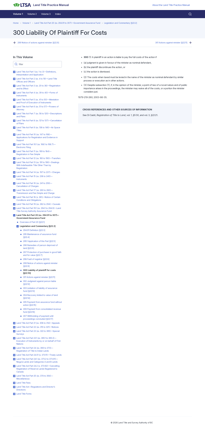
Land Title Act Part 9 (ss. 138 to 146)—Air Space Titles (38, 129)
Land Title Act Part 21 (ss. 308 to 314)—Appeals (38, 323)
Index (58, 14)
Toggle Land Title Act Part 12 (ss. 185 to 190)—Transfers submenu (14, 158)
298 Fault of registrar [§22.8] (36, 259)
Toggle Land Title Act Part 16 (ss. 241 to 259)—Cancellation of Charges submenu (14, 183)
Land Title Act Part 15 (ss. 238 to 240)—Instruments (34, 177)
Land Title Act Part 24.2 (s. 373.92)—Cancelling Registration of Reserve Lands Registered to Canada (38, 369)
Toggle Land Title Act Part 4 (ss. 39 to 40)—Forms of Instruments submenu (14, 93)
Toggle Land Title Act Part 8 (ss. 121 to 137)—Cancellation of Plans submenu (14, 121)
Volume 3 (46, 14)
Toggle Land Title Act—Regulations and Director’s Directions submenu (14, 387)
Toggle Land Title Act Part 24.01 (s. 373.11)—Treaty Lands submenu (14, 355)
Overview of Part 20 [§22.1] (32, 222)
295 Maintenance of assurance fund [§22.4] (39, 235)
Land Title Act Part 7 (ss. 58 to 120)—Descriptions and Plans (39, 115)
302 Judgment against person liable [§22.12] (39, 282)
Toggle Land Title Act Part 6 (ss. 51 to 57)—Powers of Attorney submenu (14, 107)
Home (16, 23)
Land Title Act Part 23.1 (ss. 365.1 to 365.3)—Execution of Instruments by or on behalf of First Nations (38, 341)
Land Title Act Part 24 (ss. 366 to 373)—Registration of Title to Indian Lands (34, 349)
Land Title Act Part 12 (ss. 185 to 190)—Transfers (38, 158)
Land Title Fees (23, 383)
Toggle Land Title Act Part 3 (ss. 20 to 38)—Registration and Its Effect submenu (14, 86)
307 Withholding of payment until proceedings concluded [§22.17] (38, 317)
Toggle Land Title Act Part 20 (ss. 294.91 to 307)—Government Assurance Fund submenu (14, 215)
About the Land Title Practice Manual (171, 5)
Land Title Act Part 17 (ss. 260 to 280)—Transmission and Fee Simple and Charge (35, 191)
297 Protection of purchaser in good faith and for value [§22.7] (42, 253)
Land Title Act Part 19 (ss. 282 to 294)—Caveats (38, 204)
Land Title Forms (24, 394)
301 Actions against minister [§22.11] (171, 42)
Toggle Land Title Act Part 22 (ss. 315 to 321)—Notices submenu (14, 327)
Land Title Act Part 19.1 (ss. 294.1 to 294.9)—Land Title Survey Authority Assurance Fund (38, 209)
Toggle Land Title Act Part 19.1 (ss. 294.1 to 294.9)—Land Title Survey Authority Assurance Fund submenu (14, 208)
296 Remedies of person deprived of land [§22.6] (40, 246)
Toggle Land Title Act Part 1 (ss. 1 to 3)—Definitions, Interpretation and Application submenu (14, 72)
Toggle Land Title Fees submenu (14, 383)
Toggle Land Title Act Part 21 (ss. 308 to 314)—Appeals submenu (14, 323)
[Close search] (188, 14)
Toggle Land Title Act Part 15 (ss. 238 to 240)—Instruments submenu (14, 176)
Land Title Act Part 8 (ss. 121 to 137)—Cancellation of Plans (39, 122)
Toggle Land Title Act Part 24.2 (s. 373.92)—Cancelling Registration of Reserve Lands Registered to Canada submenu (14, 366)
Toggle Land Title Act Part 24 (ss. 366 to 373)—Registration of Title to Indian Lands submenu (14, 348)
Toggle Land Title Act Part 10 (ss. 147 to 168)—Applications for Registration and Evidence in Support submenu (14, 134)
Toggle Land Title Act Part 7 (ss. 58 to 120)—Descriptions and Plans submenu (14, 114)
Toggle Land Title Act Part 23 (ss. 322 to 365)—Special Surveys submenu (14, 331)
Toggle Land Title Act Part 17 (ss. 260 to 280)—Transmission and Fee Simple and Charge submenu (14, 190)
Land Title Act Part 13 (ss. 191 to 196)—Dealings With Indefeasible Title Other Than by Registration (37, 165)
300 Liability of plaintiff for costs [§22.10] (39, 271)
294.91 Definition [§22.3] (34, 230)
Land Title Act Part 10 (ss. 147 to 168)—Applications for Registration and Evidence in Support (37, 137)
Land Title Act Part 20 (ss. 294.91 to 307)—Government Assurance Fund (67, 23)
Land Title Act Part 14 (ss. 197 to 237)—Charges (38, 172)
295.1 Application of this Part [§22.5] (39, 241)
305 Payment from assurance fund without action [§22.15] (42, 303)
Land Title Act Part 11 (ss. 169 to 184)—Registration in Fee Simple (33, 152)
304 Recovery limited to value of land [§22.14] (40, 296)
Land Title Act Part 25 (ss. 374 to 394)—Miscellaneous (34, 377)
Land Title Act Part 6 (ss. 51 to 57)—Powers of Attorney (37, 108)
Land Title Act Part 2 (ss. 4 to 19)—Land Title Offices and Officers (36, 80)
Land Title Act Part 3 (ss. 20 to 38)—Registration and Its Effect (38, 87)
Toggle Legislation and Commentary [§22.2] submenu (17, 226)
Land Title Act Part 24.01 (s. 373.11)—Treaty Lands (39, 355)
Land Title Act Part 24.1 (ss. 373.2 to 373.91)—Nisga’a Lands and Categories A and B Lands (37, 360)
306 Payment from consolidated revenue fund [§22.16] (42, 310)
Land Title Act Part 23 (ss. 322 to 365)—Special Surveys (38, 332)
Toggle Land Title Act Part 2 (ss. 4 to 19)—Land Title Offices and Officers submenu (14, 79)
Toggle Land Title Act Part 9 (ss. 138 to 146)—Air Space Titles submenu (14, 128)
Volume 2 (32, 14)
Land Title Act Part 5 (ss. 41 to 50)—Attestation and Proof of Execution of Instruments (37, 101)
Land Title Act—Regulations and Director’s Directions (35, 388)
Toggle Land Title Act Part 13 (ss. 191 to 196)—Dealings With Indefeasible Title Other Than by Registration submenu (14, 162)
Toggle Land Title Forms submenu (14, 394)
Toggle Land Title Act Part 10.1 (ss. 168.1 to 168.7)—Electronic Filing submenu (14, 144)
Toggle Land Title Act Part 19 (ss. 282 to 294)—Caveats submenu (14, 204)
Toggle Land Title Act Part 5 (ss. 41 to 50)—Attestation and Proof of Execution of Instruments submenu (14, 100)
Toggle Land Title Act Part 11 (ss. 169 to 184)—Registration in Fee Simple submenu (14, 151)
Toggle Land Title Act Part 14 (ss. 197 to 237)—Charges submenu (14, 172)
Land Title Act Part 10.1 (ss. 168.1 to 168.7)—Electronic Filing (36, 145)
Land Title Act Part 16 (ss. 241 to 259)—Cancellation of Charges (34, 184)
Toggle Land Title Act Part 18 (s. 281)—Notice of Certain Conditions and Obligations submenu (14, 197)
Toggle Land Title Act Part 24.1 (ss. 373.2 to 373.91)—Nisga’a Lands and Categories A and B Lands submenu (14, 359)
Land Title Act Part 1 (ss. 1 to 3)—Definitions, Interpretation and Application (36, 73)
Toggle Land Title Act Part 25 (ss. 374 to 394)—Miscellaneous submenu (14, 376)
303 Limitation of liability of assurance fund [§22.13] (40, 289)
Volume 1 (18, 14)
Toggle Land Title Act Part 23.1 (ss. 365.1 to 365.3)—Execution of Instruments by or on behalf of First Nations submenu (14, 338)
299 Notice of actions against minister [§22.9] (38, 42)
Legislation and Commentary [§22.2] (120, 23)
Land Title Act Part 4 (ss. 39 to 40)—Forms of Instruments (37, 94)
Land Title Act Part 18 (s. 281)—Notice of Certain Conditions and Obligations (38, 198)
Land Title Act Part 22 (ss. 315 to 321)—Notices (37, 327)
